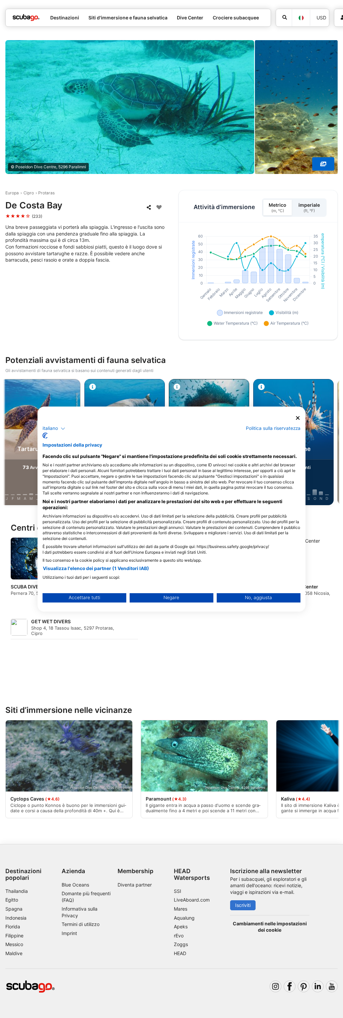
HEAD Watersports (192, 874)
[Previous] (11, 443)
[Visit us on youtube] (332, 986)
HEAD (180, 953)
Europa (12, 192)
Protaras (46, 192)
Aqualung (184, 918)
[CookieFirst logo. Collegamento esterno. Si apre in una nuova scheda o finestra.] (45, 436)
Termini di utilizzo (80, 924)
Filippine (14, 935)
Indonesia (15, 918)
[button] (54, 429)
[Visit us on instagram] (275, 986)
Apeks (181, 926)
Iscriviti (243, 905)
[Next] (332, 443)
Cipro (28, 192)
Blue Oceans (75, 885)
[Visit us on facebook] (289, 986)
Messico (14, 944)
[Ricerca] (284, 17)
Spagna (13, 909)
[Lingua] (301, 18)
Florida (12, 926)
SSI (177, 891)
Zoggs (181, 944)
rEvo (179, 935)
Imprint (69, 933)
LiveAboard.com (192, 900)
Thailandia (16, 891)
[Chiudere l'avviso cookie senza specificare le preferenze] (297, 418)
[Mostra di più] (323, 164)
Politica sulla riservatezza (273, 428)
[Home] (26, 17)
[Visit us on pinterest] (304, 986)
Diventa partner (135, 885)
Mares (180, 909)
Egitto (11, 900)
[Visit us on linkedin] (318, 986)
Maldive (13, 953)
